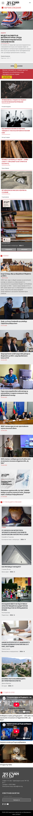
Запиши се (16, 800)
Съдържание (9, 249)
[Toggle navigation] (3, 2)
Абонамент (24, 249)
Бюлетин (6, 77)
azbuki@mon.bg (18, 786)
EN (30, 2)
